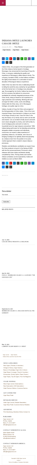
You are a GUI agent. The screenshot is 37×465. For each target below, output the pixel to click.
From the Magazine (25, 376)
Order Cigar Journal (8, 402)
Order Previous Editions (10, 388)
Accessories (6, 374)
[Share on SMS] (25, 58)
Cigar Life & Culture (21, 370)
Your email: (5, 194)
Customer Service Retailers (22, 405)
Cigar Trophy (6, 376)
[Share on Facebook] (3, 58)
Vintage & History (8, 368)
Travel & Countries (22, 372)
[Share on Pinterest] (10, 58)
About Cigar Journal (8, 384)
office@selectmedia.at (9, 438)
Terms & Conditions (13, 462)
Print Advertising (8, 412)
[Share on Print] (10, 62)
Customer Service (22, 388)
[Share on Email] (18, 58)
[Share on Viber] (29, 58)
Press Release (19, 47)
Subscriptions (19, 384)
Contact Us (27, 412)
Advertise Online (18, 412)
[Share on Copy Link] (7, 62)
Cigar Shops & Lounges (10, 372)
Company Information (23, 462)
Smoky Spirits (15, 374)
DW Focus (18, 3)
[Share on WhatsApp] (21, 58)
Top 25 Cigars (15, 376)
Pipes (21, 374)
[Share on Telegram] (32, 58)
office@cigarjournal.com (9, 425)
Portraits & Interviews (17, 365)
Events (26, 374)
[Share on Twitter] (7, 58)
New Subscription (8, 386)
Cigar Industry (7, 50)
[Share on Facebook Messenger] (3, 62)
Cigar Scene (25, 50)
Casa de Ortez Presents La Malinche (15, 241)
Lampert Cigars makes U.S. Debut (14, 346)
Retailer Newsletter (20, 402)
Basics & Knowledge (9, 370)
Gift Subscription (18, 386)
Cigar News (16, 50)
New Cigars (6, 365)
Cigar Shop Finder (8, 395)
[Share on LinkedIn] (14, 58)
